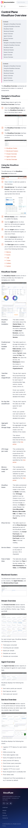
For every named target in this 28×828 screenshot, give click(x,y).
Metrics (8, 252)
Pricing (4, 813)
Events (8, 255)
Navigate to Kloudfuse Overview (12, 24)
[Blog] (10, 803)
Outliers (8, 263)
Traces (8, 260)
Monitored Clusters (9, 31)
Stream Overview (8, 33)
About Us (4, 815)
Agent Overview (8, 36)
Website (4, 810)
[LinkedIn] (7, 803)
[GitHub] (3, 803)
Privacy (4, 825)
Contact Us (5, 818)
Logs (7, 257)
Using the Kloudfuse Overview (12, 26)
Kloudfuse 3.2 (22, 6)
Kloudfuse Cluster (8, 28)
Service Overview (8, 38)
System (8, 266)
